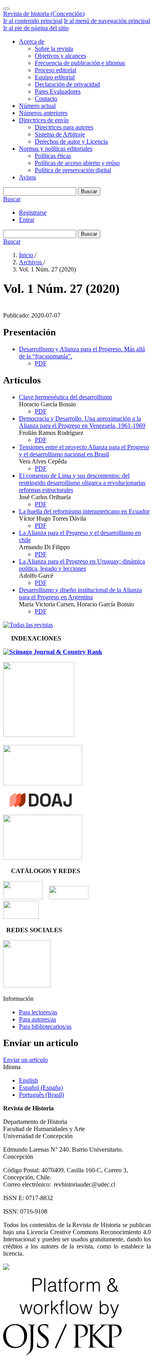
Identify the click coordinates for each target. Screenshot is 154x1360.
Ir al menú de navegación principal (107, 20)
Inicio (27, 255)
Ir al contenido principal (32, 20)
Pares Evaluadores (58, 91)
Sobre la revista (54, 48)
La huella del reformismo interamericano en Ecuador (84, 511)
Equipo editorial (55, 77)
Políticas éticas (53, 155)
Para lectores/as (38, 1012)
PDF (41, 363)
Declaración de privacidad (67, 84)
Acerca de (31, 41)
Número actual (37, 105)
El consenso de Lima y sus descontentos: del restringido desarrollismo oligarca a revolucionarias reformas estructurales (82, 482)
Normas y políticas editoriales (55, 148)
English (28, 1080)
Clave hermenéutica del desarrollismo (65, 397)
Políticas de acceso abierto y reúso (77, 163)
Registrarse (33, 212)
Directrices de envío (44, 120)
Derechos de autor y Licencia (71, 141)
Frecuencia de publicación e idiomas (80, 63)
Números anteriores (43, 113)
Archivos (31, 262)
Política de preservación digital (73, 170)
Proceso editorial (55, 70)
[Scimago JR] (52, 651)
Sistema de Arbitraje (60, 134)
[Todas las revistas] (28, 624)
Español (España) (41, 1087)
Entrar (26, 219)
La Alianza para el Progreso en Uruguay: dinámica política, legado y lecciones (82, 565)
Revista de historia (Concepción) (44, 13)
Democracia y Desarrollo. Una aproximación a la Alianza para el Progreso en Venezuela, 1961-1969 (82, 422)
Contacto (46, 98)
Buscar (89, 191)
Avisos (27, 177)
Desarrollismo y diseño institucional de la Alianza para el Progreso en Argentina (80, 593)
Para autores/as (37, 1019)
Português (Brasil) (41, 1094)
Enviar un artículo (25, 1059)
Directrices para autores (64, 127)
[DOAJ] (40, 804)
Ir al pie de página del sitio (36, 28)
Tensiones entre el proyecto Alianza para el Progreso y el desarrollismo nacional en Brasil (84, 451)
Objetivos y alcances (60, 55)
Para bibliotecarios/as (45, 1026)
